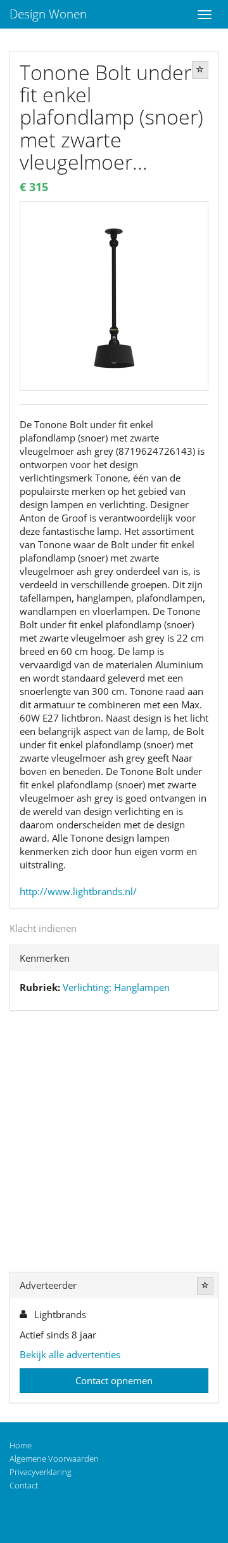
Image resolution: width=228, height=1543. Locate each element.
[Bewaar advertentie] (200, 70)
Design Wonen (48, 14)
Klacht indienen (43, 928)
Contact (24, 1485)
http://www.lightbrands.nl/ (78, 891)
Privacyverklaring (41, 1472)
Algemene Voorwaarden (54, 1458)
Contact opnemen (114, 1380)
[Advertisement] (114, 1144)
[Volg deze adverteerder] (205, 1286)
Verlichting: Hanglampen (116, 987)
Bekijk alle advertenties (70, 1354)
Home (21, 1445)
